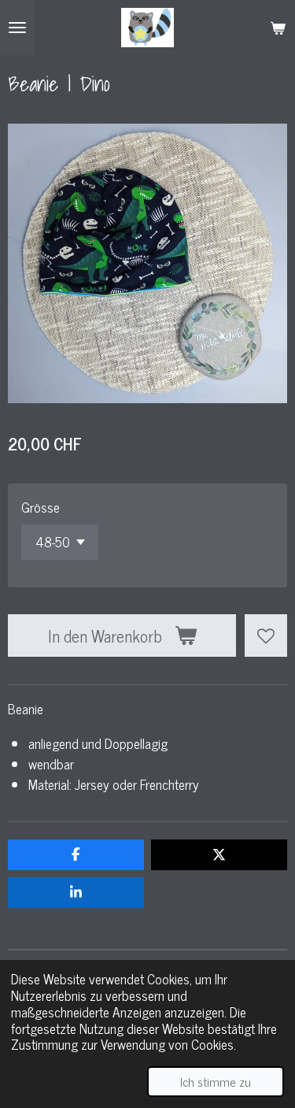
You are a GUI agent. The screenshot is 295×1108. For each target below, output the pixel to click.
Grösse (40, 507)
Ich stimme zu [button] (215, 1081)
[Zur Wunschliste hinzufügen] (266, 635)
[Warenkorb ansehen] (277, 27)
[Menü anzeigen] (17, 27)
